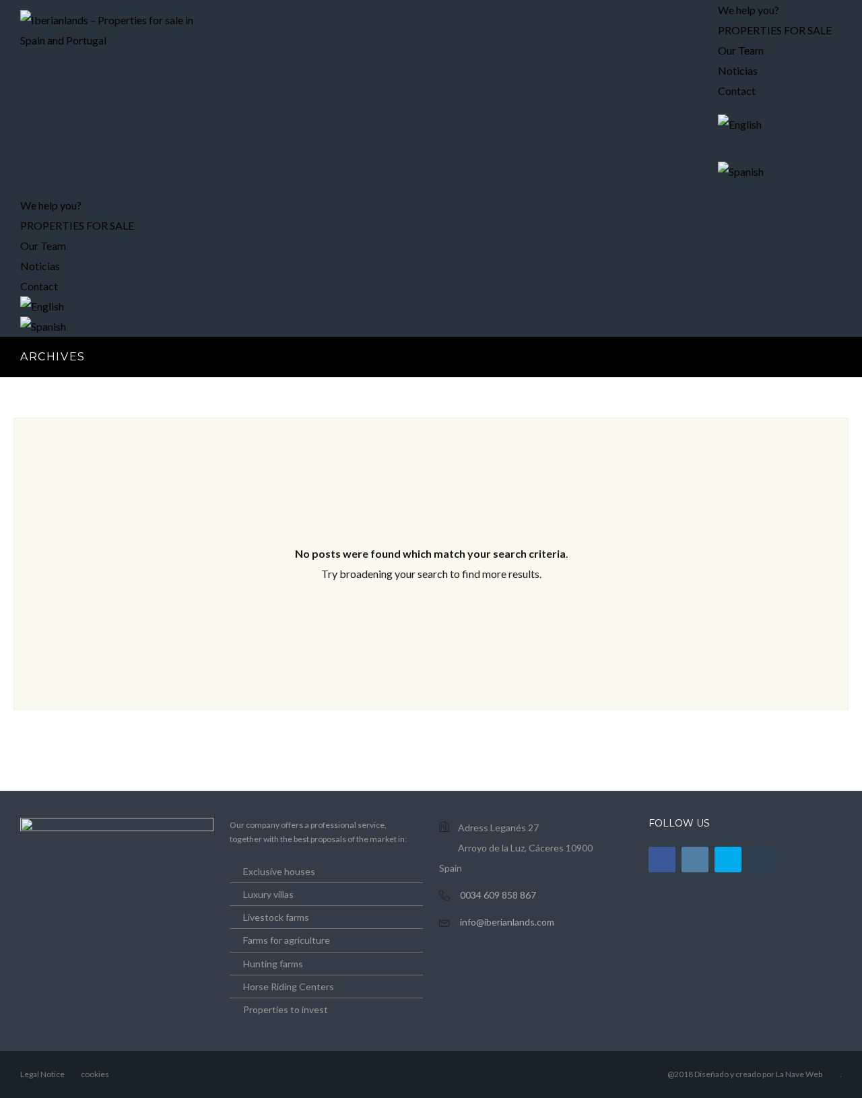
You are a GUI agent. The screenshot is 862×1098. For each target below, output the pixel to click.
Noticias (40, 265)
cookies (95, 1074)
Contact (737, 90)
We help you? (50, 205)
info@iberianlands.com (507, 922)
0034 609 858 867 (498, 895)
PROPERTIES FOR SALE (775, 30)
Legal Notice (42, 1074)
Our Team (43, 245)
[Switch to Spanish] (775, 171)
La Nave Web (799, 1074)
